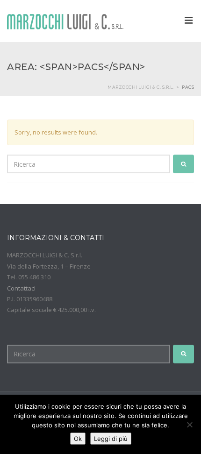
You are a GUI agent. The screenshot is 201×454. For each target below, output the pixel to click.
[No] (189, 424)
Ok (78, 438)
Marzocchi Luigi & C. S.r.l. (141, 87)
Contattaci (21, 288)
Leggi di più (111, 438)
